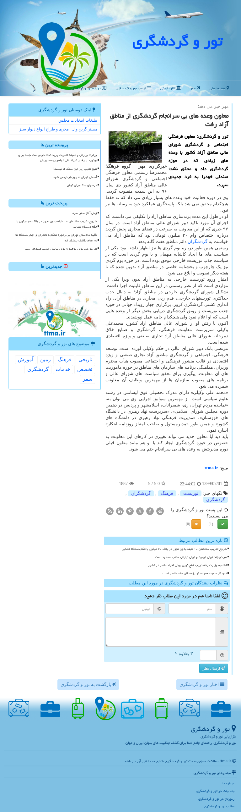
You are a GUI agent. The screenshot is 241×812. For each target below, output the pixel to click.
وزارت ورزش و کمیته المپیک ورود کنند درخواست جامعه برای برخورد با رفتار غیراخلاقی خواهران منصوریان (57, 157)
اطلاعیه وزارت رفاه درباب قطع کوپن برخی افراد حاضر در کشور (187, 565)
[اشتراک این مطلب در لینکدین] (119, 510)
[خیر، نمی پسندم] (196, 524)
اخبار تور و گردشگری (199, 684)
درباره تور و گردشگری (86, 88)
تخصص (84, 369)
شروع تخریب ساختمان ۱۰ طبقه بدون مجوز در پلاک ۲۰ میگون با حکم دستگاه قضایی (174, 549)
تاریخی (85, 359)
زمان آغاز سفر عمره (84, 213)
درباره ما (228, 783)
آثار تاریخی (168, 88)
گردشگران (197, 241)
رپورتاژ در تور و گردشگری (216, 798)
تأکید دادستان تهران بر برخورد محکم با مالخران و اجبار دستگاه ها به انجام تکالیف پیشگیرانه (56, 237)
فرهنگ (167, 493)
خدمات (63, 369)
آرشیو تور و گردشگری (131, 88)
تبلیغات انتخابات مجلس (77, 120)
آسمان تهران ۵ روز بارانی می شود (75, 177)
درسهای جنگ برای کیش (82, 185)
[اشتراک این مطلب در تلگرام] (160, 510)
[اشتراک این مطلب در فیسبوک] (150, 510)
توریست (190, 493)
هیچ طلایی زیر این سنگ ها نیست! (75, 169)
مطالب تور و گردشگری (219, 806)
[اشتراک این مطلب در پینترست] (130, 510)
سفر (193, 88)
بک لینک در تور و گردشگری (215, 790)
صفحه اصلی (218, 88)
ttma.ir (211, 468)
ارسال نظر (212, 668)
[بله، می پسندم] (222, 524)
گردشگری (215, 499)
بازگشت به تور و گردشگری (86, 684)
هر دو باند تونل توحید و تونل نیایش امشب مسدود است (191, 557)
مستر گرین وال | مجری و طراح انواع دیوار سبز (58, 129)
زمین (45, 359)
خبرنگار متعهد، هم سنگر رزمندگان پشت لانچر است (195, 573)
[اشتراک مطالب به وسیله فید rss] (109, 510)
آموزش (25, 359)
